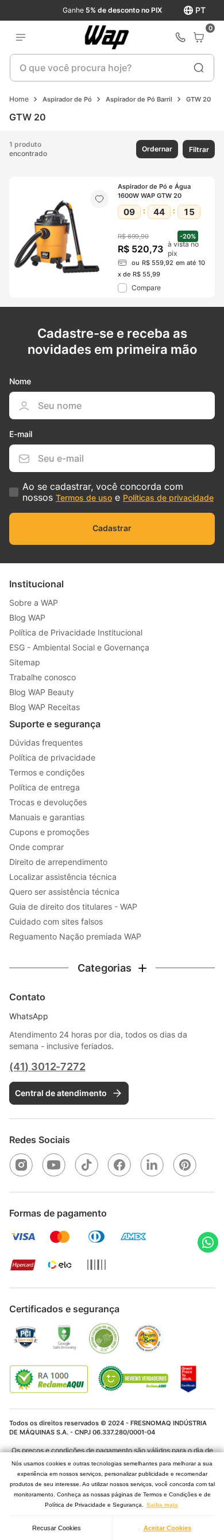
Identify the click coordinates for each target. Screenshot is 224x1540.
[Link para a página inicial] (19, 99)
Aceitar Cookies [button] (167, 1528)
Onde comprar (36, 847)
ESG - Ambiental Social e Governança (79, 647)
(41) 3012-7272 (47, 1067)
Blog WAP (27, 617)
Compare (146, 287)
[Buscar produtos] (199, 67)
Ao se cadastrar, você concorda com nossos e (118, 491)
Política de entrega (44, 787)
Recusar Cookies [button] (56, 1528)
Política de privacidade (52, 757)
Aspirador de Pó (67, 99)
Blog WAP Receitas (44, 707)
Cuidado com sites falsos (56, 921)
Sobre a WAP (33, 602)
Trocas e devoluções (48, 802)
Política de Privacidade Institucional (75, 632)
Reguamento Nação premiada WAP (75, 936)
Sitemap (24, 662)
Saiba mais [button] (162, 1505)
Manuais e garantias (46, 817)
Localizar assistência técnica (63, 877)
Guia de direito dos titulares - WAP (73, 906)
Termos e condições (46, 772)
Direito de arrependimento (58, 862)
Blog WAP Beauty (41, 692)
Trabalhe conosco (42, 677)
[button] (156, 149)
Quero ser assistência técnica (64, 891)
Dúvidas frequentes (46, 742)
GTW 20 (198, 99)
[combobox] (112, 67)
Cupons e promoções (49, 832)
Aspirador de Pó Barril (139, 99)
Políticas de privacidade (168, 497)
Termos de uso (84, 497)
